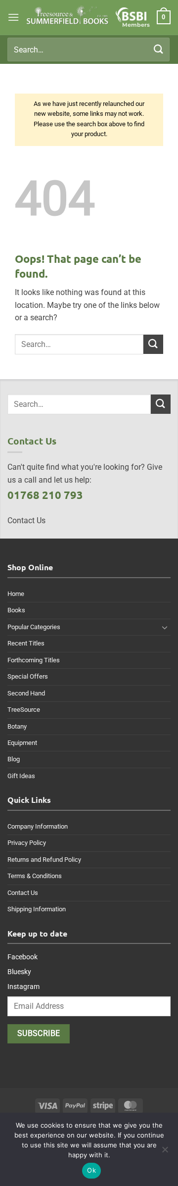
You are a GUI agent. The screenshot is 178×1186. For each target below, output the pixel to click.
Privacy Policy (26, 842)
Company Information (37, 826)
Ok (91, 1170)
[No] (165, 1152)
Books (16, 610)
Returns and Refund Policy (44, 859)
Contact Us (22, 892)
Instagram (23, 986)
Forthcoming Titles (33, 660)
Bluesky (19, 972)
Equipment (22, 742)
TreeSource (23, 709)
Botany (17, 726)
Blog (13, 759)
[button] (13, 17)
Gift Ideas (21, 776)
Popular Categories (33, 627)
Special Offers (27, 676)
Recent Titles (25, 643)
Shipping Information (36, 909)
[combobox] (88, 49)
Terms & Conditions (34, 876)
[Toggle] (165, 627)
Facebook (22, 957)
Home (15, 593)
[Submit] (159, 49)
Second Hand (26, 693)
